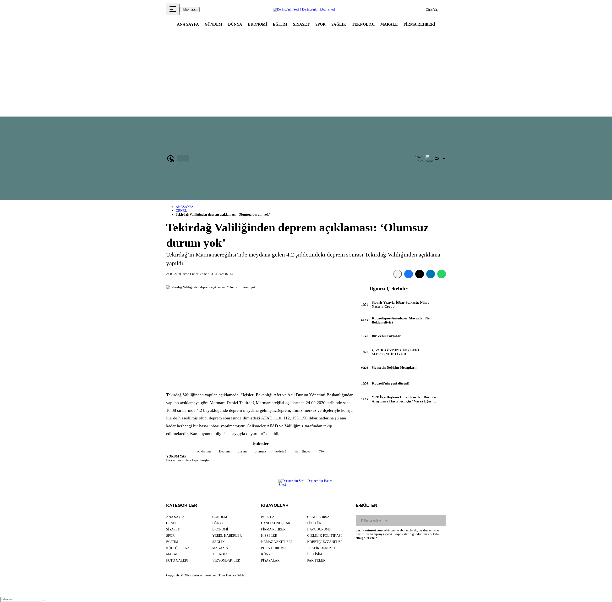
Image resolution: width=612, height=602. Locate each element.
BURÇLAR (269, 517)
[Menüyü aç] (173, 9)
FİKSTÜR (314, 523)
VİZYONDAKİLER (226, 560)
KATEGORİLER (181, 505)
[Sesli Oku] (397, 274)
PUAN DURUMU (273, 548)
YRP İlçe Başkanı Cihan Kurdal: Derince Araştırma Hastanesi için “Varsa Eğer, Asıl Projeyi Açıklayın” (404, 399)
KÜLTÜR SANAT (178, 548)
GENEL (181, 210)
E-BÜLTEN (366, 505)
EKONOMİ (257, 24)
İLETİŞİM (314, 554)
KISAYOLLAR (275, 505)
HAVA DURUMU (319, 529)
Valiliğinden (302, 451)
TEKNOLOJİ (363, 24)
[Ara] (44, 600)
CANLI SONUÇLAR (275, 523)
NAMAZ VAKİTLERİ (276, 542)
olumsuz (260, 451)
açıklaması (204, 451)
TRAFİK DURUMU (321, 548)
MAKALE (389, 24)
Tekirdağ (280, 451)
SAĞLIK (338, 24)
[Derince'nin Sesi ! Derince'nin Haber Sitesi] (304, 9)
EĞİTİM (280, 24)
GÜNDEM (213, 24)
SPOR (320, 24)
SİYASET (301, 24)
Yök (321, 451)
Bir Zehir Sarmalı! (386, 336)
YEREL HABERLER (227, 535)
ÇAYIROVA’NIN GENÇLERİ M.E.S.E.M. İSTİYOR (395, 352)
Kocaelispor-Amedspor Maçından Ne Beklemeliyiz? (401, 320)
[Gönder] (440, 520)
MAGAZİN (220, 548)
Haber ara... (189, 9)
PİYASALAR (270, 560)
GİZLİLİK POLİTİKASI (324, 535)
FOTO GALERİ (177, 560)
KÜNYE (267, 554)
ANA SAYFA (188, 24)
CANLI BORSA (318, 517)
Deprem (224, 451)
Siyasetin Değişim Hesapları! (394, 367)
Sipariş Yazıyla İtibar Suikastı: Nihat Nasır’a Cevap (400, 304)
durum (242, 451)
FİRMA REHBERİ (419, 24)
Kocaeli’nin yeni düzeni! (390, 383)
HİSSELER (269, 535)
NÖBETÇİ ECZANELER (325, 542)
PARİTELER (316, 560)
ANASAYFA (184, 207)
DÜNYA (235, 24)
